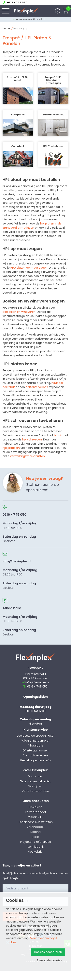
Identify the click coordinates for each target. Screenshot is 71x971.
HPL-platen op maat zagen (29, 268)
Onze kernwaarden (35, 791)
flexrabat (9, 387)
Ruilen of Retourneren (35, 741)
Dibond (35, 832)
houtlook (57, 383)
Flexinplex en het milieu (35, 781)
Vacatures (35, 776)
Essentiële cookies (49, 960)
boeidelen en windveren (19, 312)
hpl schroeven (32, 439)
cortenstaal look (37, 387)
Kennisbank (35, 847)
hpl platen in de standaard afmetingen (32, 226)
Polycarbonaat (35, 812)
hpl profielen (11, 448)
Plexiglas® (35, 807)
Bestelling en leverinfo (35, 760)
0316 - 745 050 (37, 687)
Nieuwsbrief (35, 852)
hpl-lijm (59, 435)
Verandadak (35, 827)
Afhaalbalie (35, 746)
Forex (35, 837)
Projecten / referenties (35, 842)
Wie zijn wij (35, 786)
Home (6, 28)
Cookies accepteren (48, 952)
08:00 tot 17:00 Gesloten (20, 527)
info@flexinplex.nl (37, 682)
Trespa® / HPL (35, 817)
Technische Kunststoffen (36, 822)
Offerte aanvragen (35, 750)
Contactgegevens (36, 755)
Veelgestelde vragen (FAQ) (35, 736)
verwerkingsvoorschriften (27, 456)
